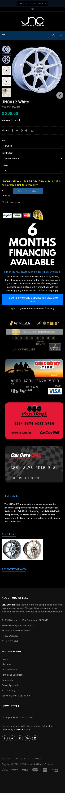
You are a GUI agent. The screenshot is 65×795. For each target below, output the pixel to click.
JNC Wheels (25, 764)
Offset (5, 165)
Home (5, 659)
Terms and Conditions (13, 675)
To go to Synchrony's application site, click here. (32, 299)
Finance (37, 759)
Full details (11, 495)
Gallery (6, 759)
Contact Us (7, 680)
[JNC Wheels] (32, 21)
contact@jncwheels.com (17, 630)
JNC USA (23, 3)
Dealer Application (11, 685)
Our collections (9, 669)
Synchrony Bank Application (16, 695)
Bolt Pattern (7, 153)
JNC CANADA (39, 3)
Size (4, 140)
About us (6, 664)
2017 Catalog (8, 690)
